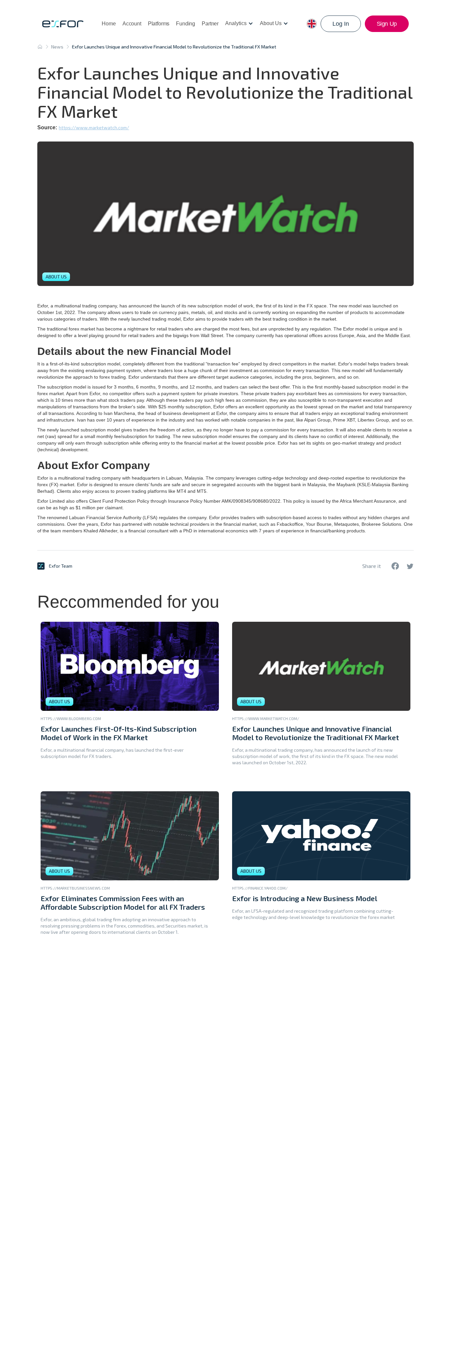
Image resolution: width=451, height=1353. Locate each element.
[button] (239, 23)
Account (131, 23)
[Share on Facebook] (395, 566)
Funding (185, 23)
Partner (210, 23)
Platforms (159, 23)
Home (109, 23)
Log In (340, 23)
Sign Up (387, 23)
